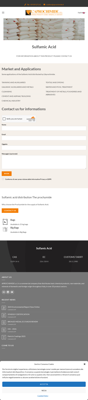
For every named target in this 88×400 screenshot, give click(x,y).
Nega (44, 390)
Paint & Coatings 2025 (16, 336)
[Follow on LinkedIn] (8, 292)
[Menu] (3, 12)
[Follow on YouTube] (12, 292)
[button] (84, 364)
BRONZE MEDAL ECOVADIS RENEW (23, 321)
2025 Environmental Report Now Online (24, 307)
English (80, 13)
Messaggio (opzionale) (9, 154)
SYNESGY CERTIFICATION (18, 314)
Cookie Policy (42, 396)
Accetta (44, 384)
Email (4, 134)
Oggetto (4, 144)
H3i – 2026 (12, 329)
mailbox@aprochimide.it (55, 5)
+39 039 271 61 (34, 5)
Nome (4, 125)
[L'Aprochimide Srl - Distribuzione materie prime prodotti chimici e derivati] (44, 12)
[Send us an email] (4, 292)
